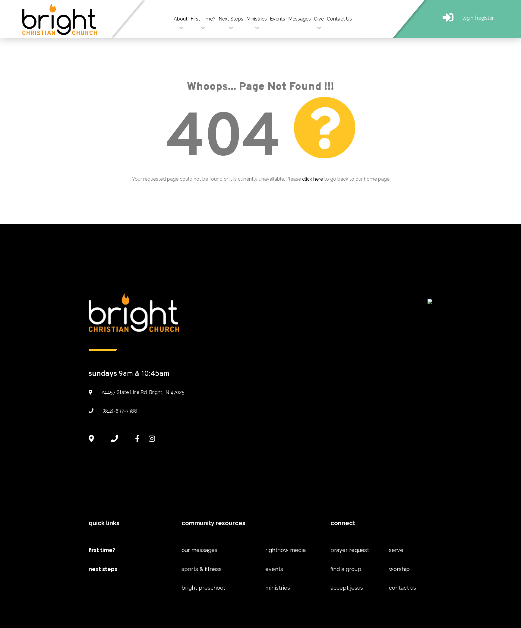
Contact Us (339, 19)
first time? (102, 550)
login (468, 18)
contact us (402, 588)
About (181, 19)
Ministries (256, 19)
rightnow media (285, 550)
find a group (345, 569)
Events (277, 19)
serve (396, 550)
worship (399, 569)
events (274, 569)
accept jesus (346, 588)
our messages (199, 550)
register (485, 18)
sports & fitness (202, 569)
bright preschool (203, 588)
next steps (103, 569)
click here (312, 179)
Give (319, 19)
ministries (277, 588)
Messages (299, 19)
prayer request (349, 550)
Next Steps (231, 19)
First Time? (203, 19)
